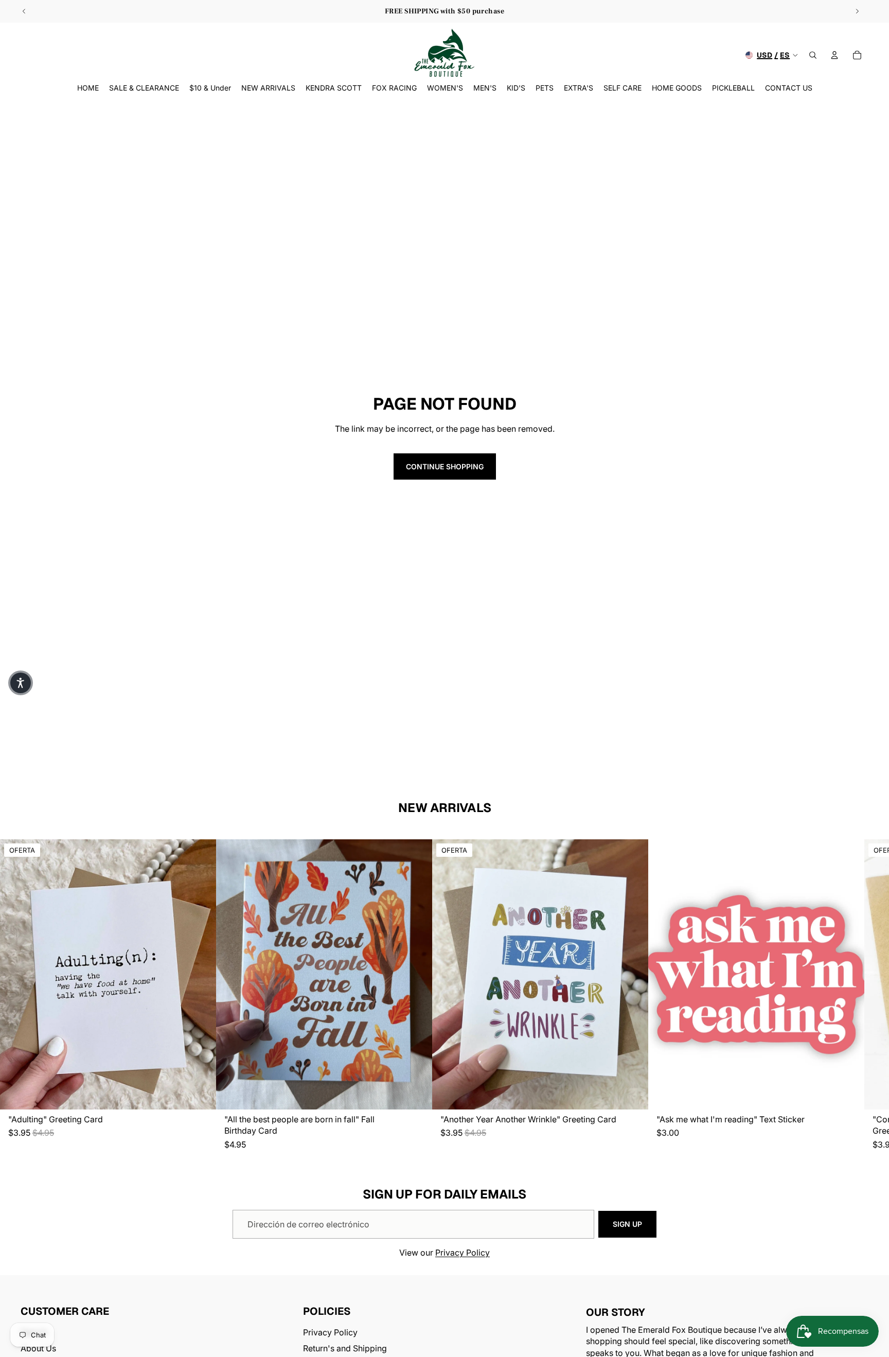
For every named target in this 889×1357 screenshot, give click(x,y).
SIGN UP (627, 1224)
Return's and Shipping (345, 1348)
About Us (38, 1348)
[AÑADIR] (200, 1094)
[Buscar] (813, 55)
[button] (20, 683)
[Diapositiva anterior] (24, 11)
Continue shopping (445, 466)
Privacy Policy (462, 1252)
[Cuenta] (834, 55)
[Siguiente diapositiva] (857, 11)
